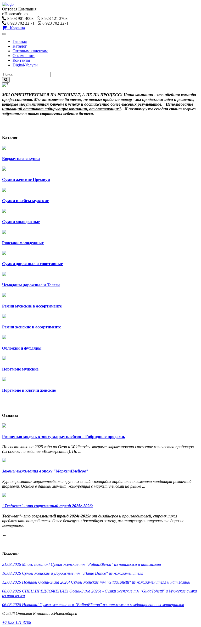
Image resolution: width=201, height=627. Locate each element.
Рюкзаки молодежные (23, 243)
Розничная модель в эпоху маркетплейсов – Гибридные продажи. (63, 436)
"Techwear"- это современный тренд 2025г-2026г (47, 506)
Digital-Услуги (25, 65)
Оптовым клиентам (30, 51)
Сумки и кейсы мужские (25, 200)
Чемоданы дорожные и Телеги (31, 285)
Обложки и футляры (22, 348)
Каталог (20, 46)
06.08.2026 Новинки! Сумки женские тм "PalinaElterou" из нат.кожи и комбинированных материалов (93, 604)
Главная (20, 41)
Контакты (21, 60)
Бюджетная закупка (21, 158)
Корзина (16, 28)
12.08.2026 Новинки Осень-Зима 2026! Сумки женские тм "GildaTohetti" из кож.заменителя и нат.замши (96, 582)
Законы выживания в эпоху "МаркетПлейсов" (45, 471)
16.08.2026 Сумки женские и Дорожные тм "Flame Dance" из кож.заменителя (72, 573)
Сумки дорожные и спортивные (32, 263)
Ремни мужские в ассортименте (32, 306)
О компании (24, 55)
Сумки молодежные (21, 221)
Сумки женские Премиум (26, 179)
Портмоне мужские (20, 369)
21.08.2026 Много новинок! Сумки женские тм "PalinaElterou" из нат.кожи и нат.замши (81, 564)
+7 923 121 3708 (16, 622)
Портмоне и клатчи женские (29, 390)
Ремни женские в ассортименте (31, 327)
